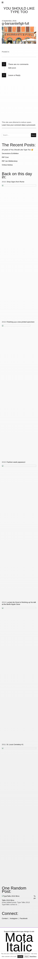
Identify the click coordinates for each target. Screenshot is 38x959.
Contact (5, 918)
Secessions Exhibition (10, 153)
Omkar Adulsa (7, 165)
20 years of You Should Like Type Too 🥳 (17, 150)
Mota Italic (19, 942)
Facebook (23, 918)
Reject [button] (26, 956)
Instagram (14, 918)
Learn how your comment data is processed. (19, 125)
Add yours (12, 68)
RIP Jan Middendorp (9, 161)
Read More (33, 956)
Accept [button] (20, 956)
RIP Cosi (5, 157)
